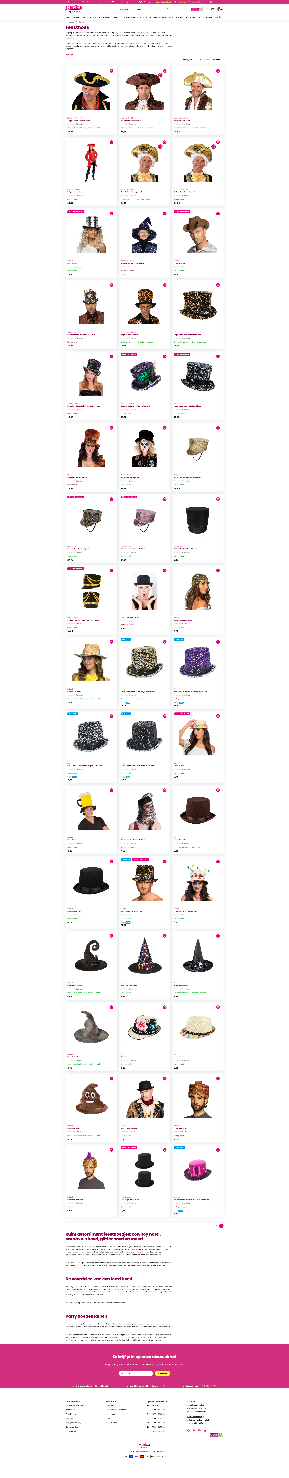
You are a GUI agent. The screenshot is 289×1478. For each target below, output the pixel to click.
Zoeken (168, 9)
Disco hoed (72, 263)
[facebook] (205, 1430)
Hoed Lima (178, 1057)
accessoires (153, 43)
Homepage (69, 22)
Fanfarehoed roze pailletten (133, 549)
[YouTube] (199, 1430)
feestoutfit (132, 43)
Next (221, 1226)
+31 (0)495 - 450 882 (163, 2)
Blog (108, 1418)
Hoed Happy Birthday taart (185, 911)
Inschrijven (162, 1373)
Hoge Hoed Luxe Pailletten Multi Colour (83, 406)
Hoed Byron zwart (75, 911)
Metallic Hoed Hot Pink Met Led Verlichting (191, 1200)
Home (67, 17)
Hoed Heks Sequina (129, 985)
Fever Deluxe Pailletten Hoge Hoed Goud (138, 692)
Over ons (110, 1405)
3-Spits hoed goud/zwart (131, 192)
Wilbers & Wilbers (127, 261)
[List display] (208, 59)
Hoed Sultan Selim (75, 1200)
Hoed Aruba (179, 766)
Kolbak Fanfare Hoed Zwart (185, 549)
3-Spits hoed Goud (182, 121)
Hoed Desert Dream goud (131, 911)
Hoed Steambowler (129, 1128)
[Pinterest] (194, 1430)
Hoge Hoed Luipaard (129, 335)
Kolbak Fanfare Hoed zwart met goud (83, 620)
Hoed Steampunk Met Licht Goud (81, 335)
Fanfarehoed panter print (78, 549)
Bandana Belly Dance (183, 620)
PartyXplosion (179, 475)
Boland (70, 261)
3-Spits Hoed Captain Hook (78, 121)
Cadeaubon (70, 1431)
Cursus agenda (205, 17)
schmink (141, 43)
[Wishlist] (212, 9)
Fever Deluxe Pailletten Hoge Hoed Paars (191, 692)
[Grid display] (205, 59)
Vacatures (110, 1414)
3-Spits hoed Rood (75, 192)
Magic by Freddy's (74, 118)
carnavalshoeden (141, 1252)
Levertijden (70, 1409)
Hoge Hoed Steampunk (77, 477)
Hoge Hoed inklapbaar (130, 477)
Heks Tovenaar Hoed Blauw (132, 263)
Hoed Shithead (73, 1128)
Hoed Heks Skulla (181, 985)
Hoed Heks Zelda (74, 1057)
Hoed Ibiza (125, 1057)
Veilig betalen (71, 1414)
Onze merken (111, 1423)
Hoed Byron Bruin (181, 840)
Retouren (69, 1418)
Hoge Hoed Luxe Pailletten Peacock (135, 406)
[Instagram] (188, 1430)
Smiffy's (177, 1197)
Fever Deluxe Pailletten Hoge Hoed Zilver (84, 766)
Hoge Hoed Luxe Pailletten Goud (187, 335)
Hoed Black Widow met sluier (133, 840)
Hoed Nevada (179, 263)
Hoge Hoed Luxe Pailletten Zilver (187, 406)
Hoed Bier (71, 840)
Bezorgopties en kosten (75, 1405)
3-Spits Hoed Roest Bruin (131, 121)
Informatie (111, 1401)
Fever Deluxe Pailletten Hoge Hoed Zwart (138, 766)
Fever (123, 689)
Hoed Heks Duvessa (75, 985)
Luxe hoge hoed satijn (130, 617)
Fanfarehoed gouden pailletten (187, 477)
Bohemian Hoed (74, 692)
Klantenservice (72, 1401)
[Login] (207, 9)
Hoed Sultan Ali (180, 1128)
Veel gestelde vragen (74, 1423)
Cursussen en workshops (116, 1409)
